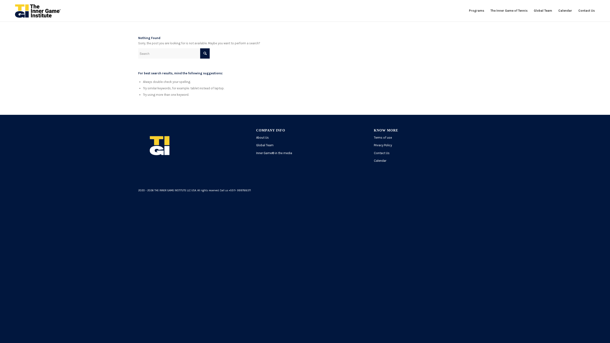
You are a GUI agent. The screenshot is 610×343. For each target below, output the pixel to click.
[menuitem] (476, 10)
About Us (262, 137)
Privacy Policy (383, 145)
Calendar (380, 160)
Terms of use (383, 137)
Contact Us (382, 153)
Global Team (265, 145)
